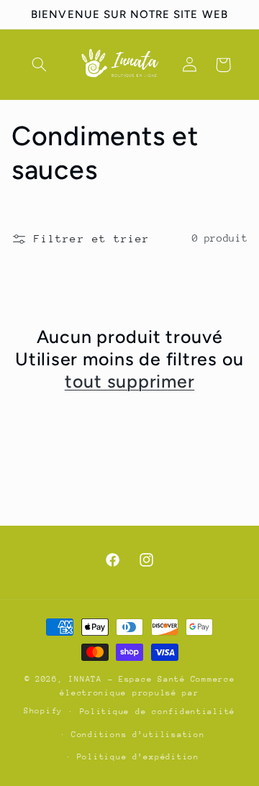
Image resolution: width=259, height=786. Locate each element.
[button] (39, 64)
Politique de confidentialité (158, 711)
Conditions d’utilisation (138, 734)
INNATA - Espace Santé (126, 679)
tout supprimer (130, 381)
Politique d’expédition (138, 757)
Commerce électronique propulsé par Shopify (129, 695)
